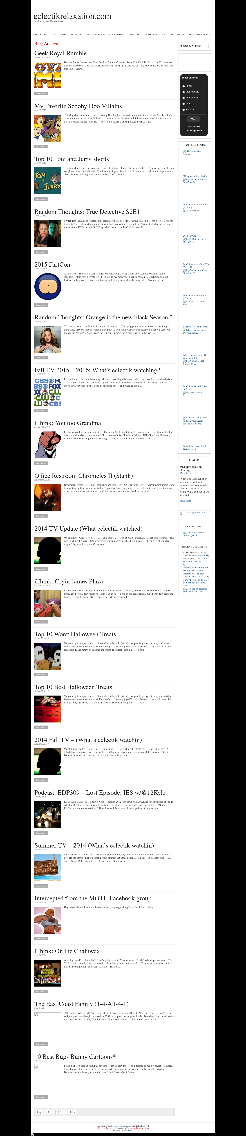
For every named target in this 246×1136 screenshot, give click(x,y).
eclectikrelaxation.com (72, 15)
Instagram (110, 28)
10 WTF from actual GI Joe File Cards (196, 582)
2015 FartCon (52, 264)
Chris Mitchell (190, 579)
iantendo (187, 573)
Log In (209, 3)
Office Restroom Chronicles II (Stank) (83, 475)
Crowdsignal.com (194, 131)
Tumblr (144, 28)
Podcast (37, 28)
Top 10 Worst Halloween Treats (75, 633)
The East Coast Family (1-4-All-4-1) (81, 1003)
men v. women (116, 34)
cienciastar (188, 567)
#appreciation (128, 28)
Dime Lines (134, 34)
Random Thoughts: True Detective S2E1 (87, 211)
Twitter (96, 28)
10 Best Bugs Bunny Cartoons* (75, 1056)
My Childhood (96, 34)
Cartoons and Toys (44, 34)
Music (63, 34)
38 (70, 1112)
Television (77, 34)
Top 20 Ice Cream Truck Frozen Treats (194, 447)
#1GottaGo (52, 28)
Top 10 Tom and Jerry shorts (71, 158)
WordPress (128, 1130)
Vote (193, 119)
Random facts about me (158, 34)
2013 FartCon (189, 235)
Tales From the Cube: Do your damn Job (195, 356)
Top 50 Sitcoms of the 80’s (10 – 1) (195, 561)
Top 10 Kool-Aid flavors (195, 417)
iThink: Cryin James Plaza (68, 581)
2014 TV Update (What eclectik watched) (88, 528)
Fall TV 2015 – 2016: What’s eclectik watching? (97, 369)
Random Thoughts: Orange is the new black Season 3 (103, 317)
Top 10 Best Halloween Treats (73, 686)
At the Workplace (199, 34)
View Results (194, 126)
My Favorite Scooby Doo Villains (78, 105)
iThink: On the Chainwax (67, 950)
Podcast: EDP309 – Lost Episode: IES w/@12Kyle (100, 792)
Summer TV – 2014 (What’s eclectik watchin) (94, 845)
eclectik (188, 473)
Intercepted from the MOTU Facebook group (92, 897)
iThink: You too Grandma (67, 422)
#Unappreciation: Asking (195, 176)
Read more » (41, 94)
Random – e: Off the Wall (195, 326)
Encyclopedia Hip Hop (75, 28)
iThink (181, 34)
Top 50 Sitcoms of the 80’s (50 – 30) (195, 590)
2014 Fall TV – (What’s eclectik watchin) (88, 739)
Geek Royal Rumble (60, 53)
